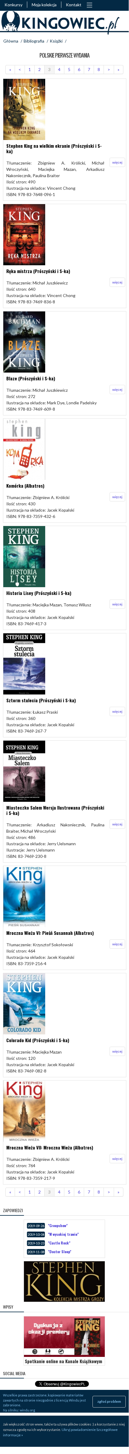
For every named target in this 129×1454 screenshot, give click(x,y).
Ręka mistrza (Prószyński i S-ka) (38, 271)
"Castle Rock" (59, 1242)
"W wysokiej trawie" (63, 1234)
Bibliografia (34, 40)
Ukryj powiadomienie (79, 1429)
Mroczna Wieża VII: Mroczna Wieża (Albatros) (49, 1147)
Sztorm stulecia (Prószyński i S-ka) (41, 700)
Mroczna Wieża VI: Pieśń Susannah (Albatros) (50, 932)
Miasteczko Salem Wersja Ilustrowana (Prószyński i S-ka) (55, 810)
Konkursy (13, 4)
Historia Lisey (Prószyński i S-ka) (38, 593)
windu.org (27, 1410)
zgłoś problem (109, 1401)
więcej (117, 162)
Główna (10, 40)
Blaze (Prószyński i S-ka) (30, 378)
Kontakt (73, 4)
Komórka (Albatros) (25, 485)
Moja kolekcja (44, 4)
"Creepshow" (58, 1225)
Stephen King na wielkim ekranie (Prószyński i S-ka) (54, 148)
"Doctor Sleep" (59, 1251)
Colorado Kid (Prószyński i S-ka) (37, 1040)
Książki (56, 40)
